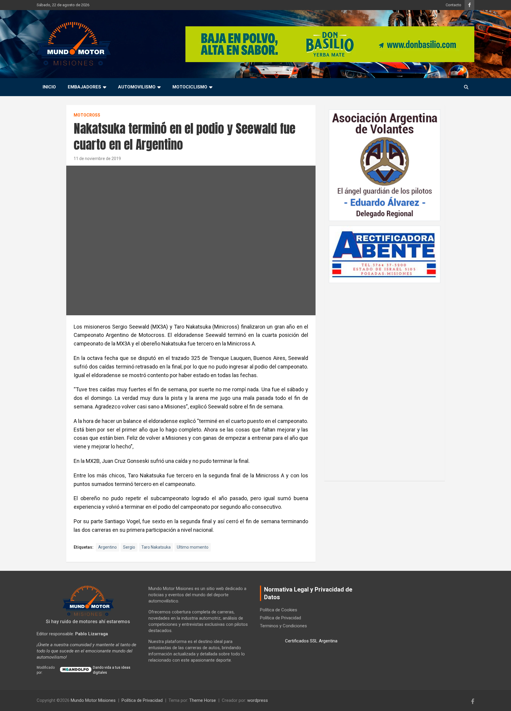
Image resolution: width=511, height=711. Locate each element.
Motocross (87, 115)
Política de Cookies (278, 610)
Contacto (453, 5)
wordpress (257, 700)
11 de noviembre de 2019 (97, 158)
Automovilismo (137, 87)
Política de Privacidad (280, 617)
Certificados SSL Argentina (311, 641)
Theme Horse (202, 700)
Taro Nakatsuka (156, 547)
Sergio (129, 547)
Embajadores (84, 87)
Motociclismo (189, 87)
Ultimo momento (192, 547)
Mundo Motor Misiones (93, 700)
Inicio (49, 87)
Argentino (107, 547)
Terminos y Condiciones (283, 625)
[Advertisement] (384, 379)
